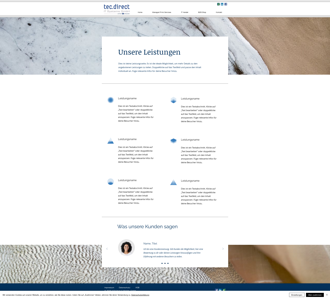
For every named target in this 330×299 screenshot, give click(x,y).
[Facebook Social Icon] (216, 290)
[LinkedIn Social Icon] (222, 4)
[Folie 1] (162, 263)
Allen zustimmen (315, 295)
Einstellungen (296, 295)
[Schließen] (326, 295)
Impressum (109, 287)
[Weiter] (223, 249)
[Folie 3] (167, 263)
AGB (137, 287)
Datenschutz (124, 287)
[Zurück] (107, 249)
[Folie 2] (165, 263)
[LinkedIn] (220, 290)
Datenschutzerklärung (140, 295)
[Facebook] (226, 4)
